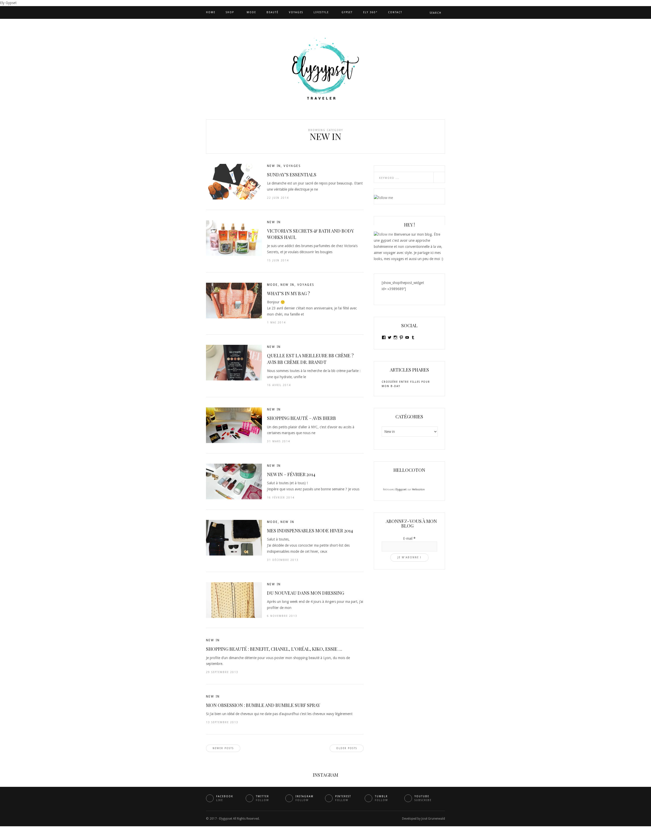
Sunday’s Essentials (291, 175)
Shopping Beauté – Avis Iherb (301, 418)
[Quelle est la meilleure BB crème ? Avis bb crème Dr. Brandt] (234, 362)
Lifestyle (321, 12)
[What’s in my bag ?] (234, 300)
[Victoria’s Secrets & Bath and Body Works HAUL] (234, 238)
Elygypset (401, 489)
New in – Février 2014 (291, 474)
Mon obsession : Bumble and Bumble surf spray (263, 705)
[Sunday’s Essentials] (234, 182)
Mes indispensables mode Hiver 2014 (310, 531)
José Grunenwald (433, 818)
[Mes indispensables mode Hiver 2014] (234, 538)
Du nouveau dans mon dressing (305, 593)
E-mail (409, 538)
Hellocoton (418, 489)
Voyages (296, 12)
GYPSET (347, 12)
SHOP (230, 12)
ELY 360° (370, 12)
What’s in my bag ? (288, 293)
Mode (251, 12)
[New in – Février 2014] (234, 481)
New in (274, 166)
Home (210, 12)
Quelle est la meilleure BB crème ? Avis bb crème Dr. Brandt (310, 358)
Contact (395, 12)
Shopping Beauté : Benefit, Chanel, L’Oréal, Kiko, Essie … (274, 649)
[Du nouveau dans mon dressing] (234, 600)
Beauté (272, 12)
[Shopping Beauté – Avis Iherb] (234, 425)
